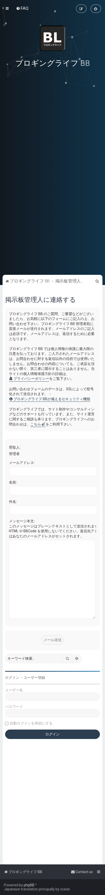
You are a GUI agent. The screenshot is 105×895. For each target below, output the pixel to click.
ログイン (12, 678)
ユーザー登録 (34, 678)
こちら (35, 424)
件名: (13, 502)
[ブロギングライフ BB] (52, 38)
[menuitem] (22, 8)
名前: (13, 482)
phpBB (29, 885)
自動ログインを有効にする (31, 723)
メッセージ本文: (22, 521)
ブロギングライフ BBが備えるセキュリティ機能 (52, 399)
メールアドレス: (22, 463)
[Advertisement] (52, 238)
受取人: (15, 447)
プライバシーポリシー (31, 379)
